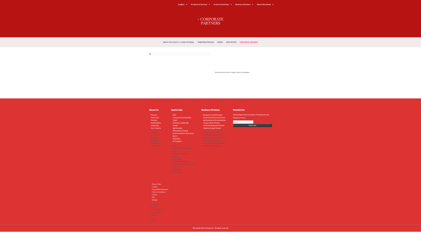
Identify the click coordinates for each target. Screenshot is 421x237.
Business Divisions (242, 4)
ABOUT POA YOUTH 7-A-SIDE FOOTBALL (178, 42)
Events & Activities (221, 4)
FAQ (153, 197)
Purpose (154, 115)
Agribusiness (177, 128)
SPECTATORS (231, 42)
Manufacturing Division (212, 128)
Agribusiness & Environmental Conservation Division (214, 121)
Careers (154, 195)
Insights (181, 4)
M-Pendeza (177, 141)
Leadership (155, 125)
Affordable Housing (180, 131)
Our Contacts (156, 128)
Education (176, 138)
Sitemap (154, 200)
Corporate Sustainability (182, 117)
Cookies (154, 187)
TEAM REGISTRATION (206, 42)
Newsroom (155, 117)
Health (175, 125)
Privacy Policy (156, 184)
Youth (175, 120)
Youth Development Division (214, 125)
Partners (154, 120)
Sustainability (156, 123)
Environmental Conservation (183, 133)
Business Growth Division (212, 115)
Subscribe (252, 125)
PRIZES (220, 42)
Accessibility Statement (160, 189)
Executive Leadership (181, 123)
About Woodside (264, 4)
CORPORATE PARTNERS (249, 42)
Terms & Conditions (159, 192)
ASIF (174, 115)
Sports (175, 136)
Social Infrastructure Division (214, 117)
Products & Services (199, 4)
